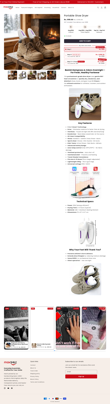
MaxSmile (57, 401)
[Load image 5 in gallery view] (51, 75)
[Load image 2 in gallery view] (22, 75)
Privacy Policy (34, 376)
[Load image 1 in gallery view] (12, 75)
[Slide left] (6, 75)
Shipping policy (35, 373)
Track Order (34, 371)
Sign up (81, 376)
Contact (33, 365)
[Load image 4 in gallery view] (41, 75)
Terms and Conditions (37, 382)
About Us (33, 368)
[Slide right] (58, 75)
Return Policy (34, 379)
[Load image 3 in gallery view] (32, 75)
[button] (98, 7)
